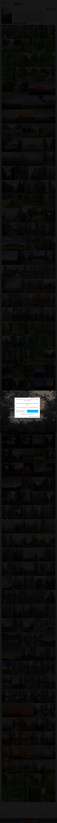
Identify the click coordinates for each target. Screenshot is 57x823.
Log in (32, 414)
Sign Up (33, 411)
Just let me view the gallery (34, 416)
